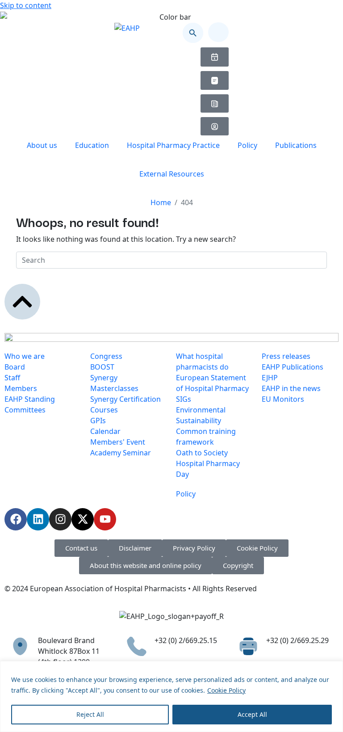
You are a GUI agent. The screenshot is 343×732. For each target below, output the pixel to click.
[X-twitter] (82, 519)
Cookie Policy (226, 690)
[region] (171, 696)
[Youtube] (105, 519)
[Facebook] (15, 519)
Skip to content (25, 5)
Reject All (90, 714)
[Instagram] (60, 519)
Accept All (252, 714)
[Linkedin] (38, 519)
